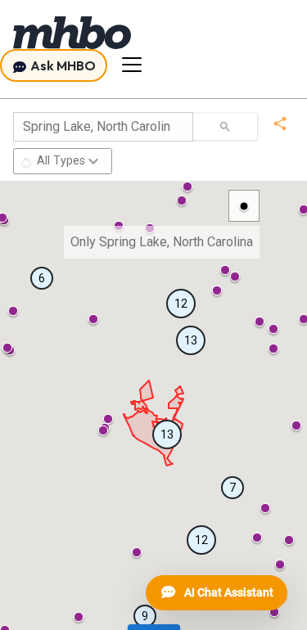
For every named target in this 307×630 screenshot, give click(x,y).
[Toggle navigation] (132, 64)
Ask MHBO (62, 65)
